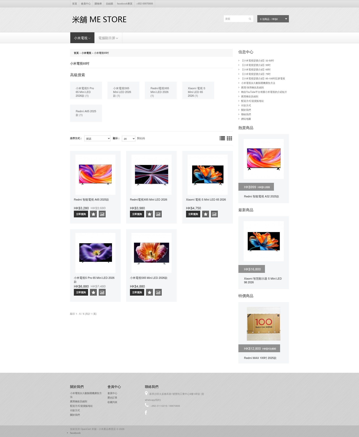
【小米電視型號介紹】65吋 (256, 69)
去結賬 (109, 3)
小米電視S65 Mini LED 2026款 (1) (122, 91)
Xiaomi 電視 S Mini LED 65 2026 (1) (196, 91)
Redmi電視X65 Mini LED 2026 (148, 199)
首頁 (74, 3)
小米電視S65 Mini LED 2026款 (149, 278)
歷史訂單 (112, 397)
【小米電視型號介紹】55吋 (256, 65)
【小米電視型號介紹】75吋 (256, 74)
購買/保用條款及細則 (252, 87)
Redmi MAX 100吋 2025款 (260, 358)
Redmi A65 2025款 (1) (86, 113)
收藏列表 (112, 402)
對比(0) (141, 138)
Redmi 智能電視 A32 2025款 (261, 196)
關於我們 (246, 109)
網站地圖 (246, 118)
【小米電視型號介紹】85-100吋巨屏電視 (263, 78)
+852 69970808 (144, 3)
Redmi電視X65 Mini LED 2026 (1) (160, 91)
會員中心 (86, 3)
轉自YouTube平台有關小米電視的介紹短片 (264, 92)
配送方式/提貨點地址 (252, 101)
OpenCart (86, 429)
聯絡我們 (246, 114)
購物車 (98, 3)
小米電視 (81, 37)
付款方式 (246, 105)
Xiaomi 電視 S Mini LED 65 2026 (206, 199)
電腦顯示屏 (106, 37)
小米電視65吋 (101, 53)
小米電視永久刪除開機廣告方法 (258, 83)
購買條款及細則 (249, 96)
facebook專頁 (124, 3)
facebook (75, 433)
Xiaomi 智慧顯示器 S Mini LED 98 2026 (263, 280)
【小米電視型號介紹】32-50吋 (257, 60)
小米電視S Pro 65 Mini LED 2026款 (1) (85, 91)
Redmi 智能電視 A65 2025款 (91, 199)
